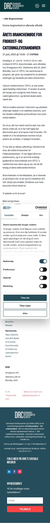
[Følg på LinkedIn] (9, 471)
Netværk (8, 325)
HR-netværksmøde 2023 (10, 395)
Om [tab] (41, 215)
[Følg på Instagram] (20, 471)
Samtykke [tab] (9, 215)
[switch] (43, 269)
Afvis (25, 313)
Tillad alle (25, 298)
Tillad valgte (25, 305)
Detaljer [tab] (25, 215)
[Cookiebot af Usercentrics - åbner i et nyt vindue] (35, 208)
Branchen (9, 321)
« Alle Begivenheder (13, 18)
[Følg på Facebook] (14, 471)
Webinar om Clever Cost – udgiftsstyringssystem (32, 393)
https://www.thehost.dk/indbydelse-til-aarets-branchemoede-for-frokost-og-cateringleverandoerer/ (12, 345)
